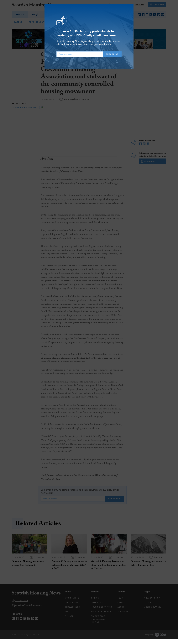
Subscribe (112, 54)
